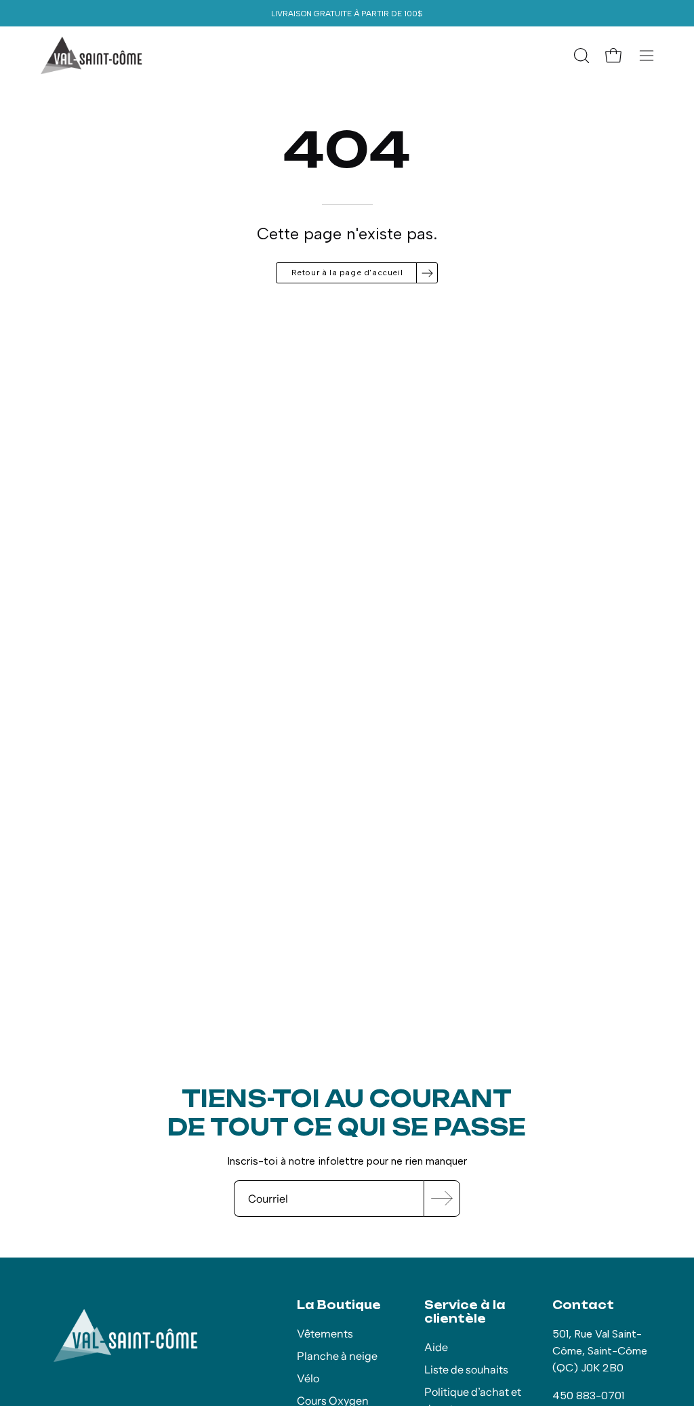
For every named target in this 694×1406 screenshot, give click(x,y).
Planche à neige (337, 1356)
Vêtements (325, 1333)
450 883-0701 (588, 1395)
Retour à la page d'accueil (347, 272)
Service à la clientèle (465, 1311)
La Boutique (339, 1305)
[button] (580, 55)
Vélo (308, 1378)
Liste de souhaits (466, 1369)
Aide (436, 1347)
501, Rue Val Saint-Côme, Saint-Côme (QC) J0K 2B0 (599, 1350)
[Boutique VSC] (91, 56)
